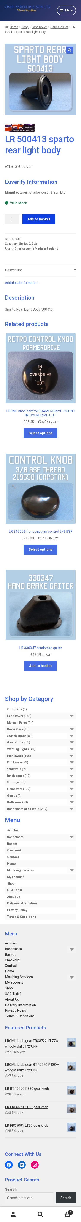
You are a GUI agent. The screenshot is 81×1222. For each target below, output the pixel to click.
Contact (13, 857)
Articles (13, 830)
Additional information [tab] (21, 283)
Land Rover (39, 27)
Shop (25, 27)
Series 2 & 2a (59, 27)
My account (15, 877)
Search (11, 1189)
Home (14, 27)
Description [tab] (13, 270)
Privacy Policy (17, 910)
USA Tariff (14, 890)
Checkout (14, 850)
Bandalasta (15, 837)
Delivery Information (22, 903)
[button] (69, 50)
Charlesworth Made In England (36, 248)
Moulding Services (20, 870)
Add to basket (38, 219)
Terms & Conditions (21, 917)
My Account (13, 1214)
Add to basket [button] (40, 666)
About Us (13, 897)
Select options (40, 433)
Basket (12, 844)
